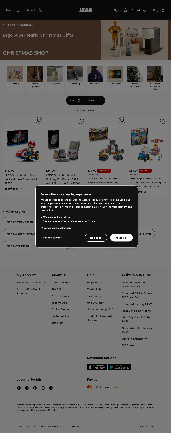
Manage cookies (52, 237)
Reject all (96, 237)
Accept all (122, 237)
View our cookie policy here (56, 227)
